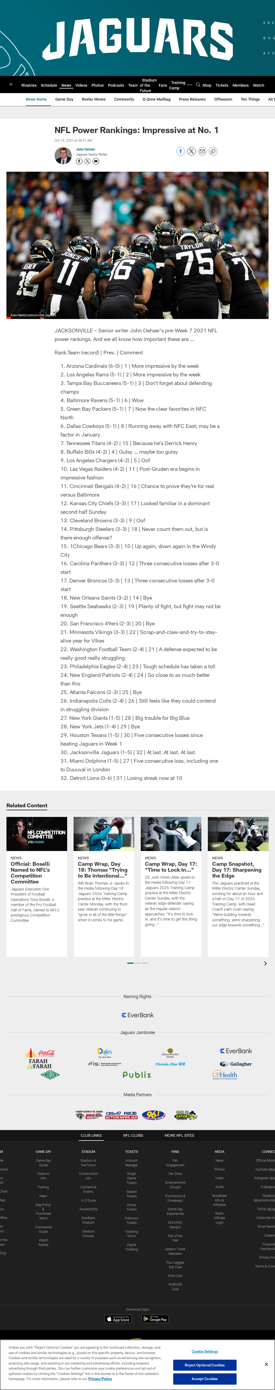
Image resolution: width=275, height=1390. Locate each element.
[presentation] (266, 964)
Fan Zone (175, 1173)
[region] (137, 1365)
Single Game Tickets (131, 1178)
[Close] (266, 1364)
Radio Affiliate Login (219, 1217)
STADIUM (88, 1151)
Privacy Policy (100, 1379)
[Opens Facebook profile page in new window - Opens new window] (79, 161)
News (219, 1160)
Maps (43, 1196)
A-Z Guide (88, 1200)
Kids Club (175, 1275)
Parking (43, 1187)
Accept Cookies (205, 1379)
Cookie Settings (205, 1351)
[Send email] (202, 154)
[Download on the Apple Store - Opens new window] (118, 1319)
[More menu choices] (189, 85)
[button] (130, 963)
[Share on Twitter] (191, 154)
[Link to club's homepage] (11, 84)
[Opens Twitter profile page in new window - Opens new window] (87, 161)
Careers (269, 1235)
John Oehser (85, 149)
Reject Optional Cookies (205, 1365)
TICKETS (131, 1151)
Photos (219, 1169)
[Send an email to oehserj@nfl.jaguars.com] (96, 161)
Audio (219, 1187)
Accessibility (88, 1209)
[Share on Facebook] (180, 154)
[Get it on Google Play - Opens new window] (155, 1321)
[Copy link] (213, 151)
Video (219, 1178)
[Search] (198, 84)
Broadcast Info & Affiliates (219, 1200)
